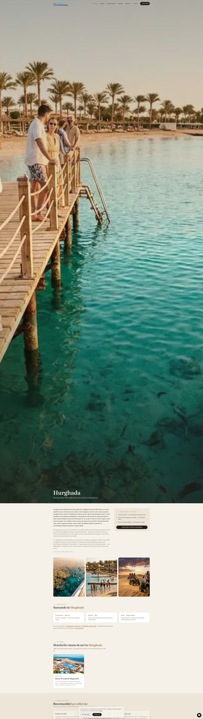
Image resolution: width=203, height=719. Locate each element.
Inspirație (120, 3)
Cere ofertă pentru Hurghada (132, 527)
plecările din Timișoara (73, 626)
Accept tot (97, 714)
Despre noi (128, 3)
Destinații (95, 3)
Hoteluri (102, 3)
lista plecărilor (79, 628)
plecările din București (89, 626)
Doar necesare (86, 714)
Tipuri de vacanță (111, 3)
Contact (135, 3)
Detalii (100, 710)
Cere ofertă (145, 3)
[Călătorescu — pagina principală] (60, 3)
